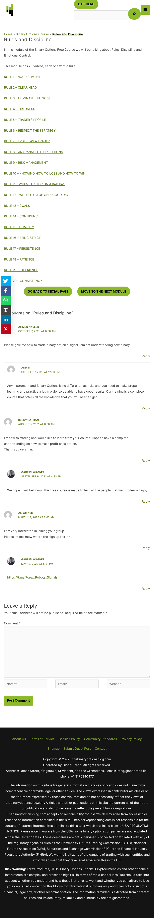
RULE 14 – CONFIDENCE (22, 216)
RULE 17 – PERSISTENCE (22, 248)
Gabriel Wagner (32, 472)
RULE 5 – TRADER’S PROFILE (25, 120)
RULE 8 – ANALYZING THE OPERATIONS (33, 152)
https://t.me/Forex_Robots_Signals (32, 577)
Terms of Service (42, 739)
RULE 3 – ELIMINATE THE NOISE (27, 98)
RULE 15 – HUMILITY (19, 227)
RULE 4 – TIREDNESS (19, 109)
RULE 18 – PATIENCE (19, 259)
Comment (12, 623)
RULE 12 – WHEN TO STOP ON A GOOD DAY (36, 195)
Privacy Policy (131, 739)
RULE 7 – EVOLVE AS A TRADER (27, 141)
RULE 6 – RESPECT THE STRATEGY (30, 130)
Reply (146, 356)
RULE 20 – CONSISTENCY (23, 281)
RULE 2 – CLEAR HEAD (20, 87)
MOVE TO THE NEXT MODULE (103, 291)
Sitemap (54, 748)
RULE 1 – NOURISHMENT (22, 77)
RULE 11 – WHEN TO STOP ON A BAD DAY (34, 184)
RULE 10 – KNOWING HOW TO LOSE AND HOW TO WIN (44, 173)
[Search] (134, 14)
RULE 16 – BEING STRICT (22, 238)
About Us (19, 739)
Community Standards (100, 739)
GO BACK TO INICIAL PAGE (48, 291)
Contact (101, 748)
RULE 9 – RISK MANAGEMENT (26, 163)
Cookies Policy (69, 739)
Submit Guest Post (77, 748)
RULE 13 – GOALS (17, 206)
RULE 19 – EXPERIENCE (21, 270)
